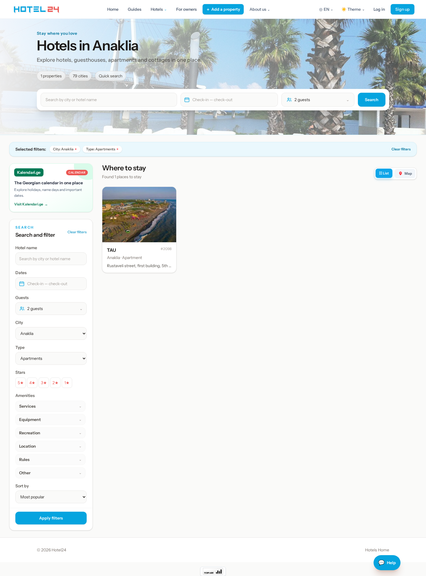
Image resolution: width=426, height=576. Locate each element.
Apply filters (51, 518)
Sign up (402, 9)
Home (113, 9)
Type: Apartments (102, 149)
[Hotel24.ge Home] (36, 9)
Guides (134, 9)
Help (387, 562)
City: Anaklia (65, 149)
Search (371, 99)
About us (260, 9)
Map (408, 173)
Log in (379, 9)
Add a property (223, 9)
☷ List (384, 173)
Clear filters (401, 149)
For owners (186, 9)
